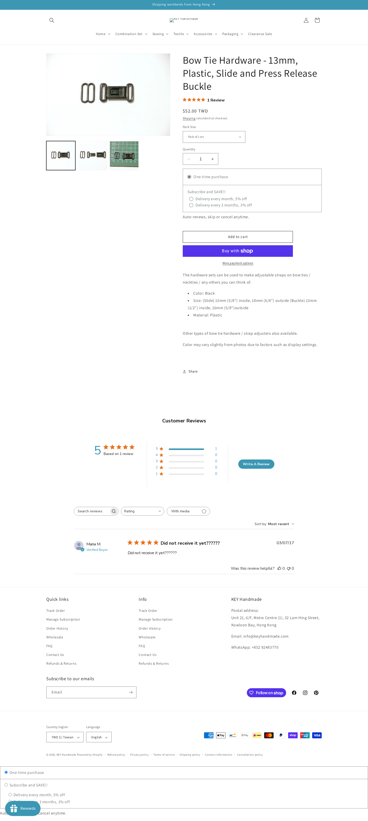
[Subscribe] (130, 692)
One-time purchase (26, 772)
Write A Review (256, 464)
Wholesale (54, 637)
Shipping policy (189, 754)
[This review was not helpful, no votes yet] (288, 568)
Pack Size (189, 127)
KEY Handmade (66, 755)
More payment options (238, 263)
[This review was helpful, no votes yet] (279, 568)
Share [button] (193, 371)
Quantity (189, 149)
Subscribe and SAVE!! (28, 785)
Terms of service (163, 754)
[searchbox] (91, 511)
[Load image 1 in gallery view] (60, 155)
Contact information (218, 754)
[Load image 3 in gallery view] (124, 155)
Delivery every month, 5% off (39, 794)
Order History (57, 628)
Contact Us (55, 654)
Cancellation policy (250, 754)
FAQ (49, 646)
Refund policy (116, 754)
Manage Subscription (63, 619)
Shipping (189, 118)
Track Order (55, 610)
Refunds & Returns (61, 663)
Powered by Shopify (90, 755)
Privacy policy (139, 754)
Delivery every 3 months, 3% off (41, 801)
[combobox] (142, 511)
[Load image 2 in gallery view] (92, 155)
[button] (51, 20)
